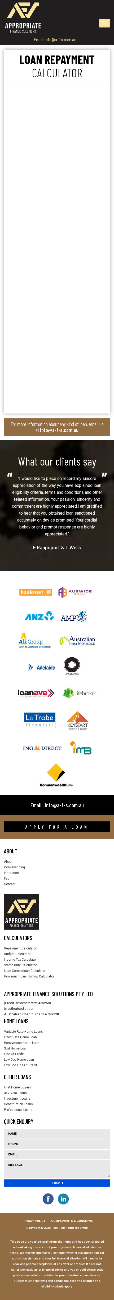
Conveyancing (14, 867)
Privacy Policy (33, 1221)
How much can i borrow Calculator (29, 976)
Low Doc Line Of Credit (20, 1065)
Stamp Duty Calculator (20, 965)
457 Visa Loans (15, 1093)
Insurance (11, 873)
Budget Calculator (17, 954)
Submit (57, 1183)
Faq (6, 878)
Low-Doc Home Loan (19, 1060)
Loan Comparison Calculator (25, 971)
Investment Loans (17, 1098)
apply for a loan (57, 826)
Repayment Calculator (20, 948)
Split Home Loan (16, 1048)
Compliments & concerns (72, 1221)
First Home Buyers (17, 1087)
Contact (10, 884)
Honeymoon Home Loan (21, 1043)
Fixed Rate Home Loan (20, 1037)
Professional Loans (18, 1110)
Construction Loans (18, 1104)
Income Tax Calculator (20, 959)
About (8, 862)
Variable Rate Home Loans (23, 1031)
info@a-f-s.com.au (60, 40)
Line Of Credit (14, 1054)
